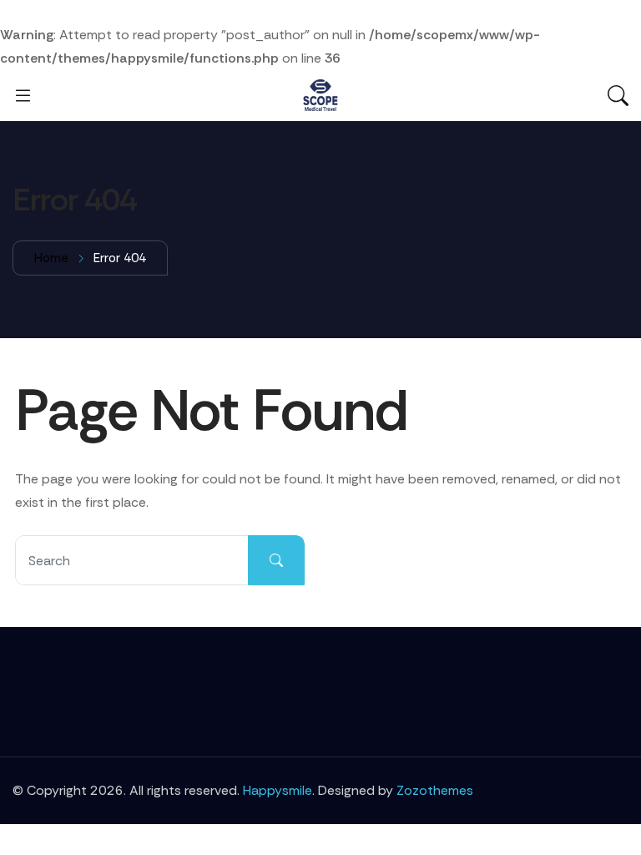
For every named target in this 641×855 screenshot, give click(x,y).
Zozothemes (434, 790)
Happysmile (277, 790)
